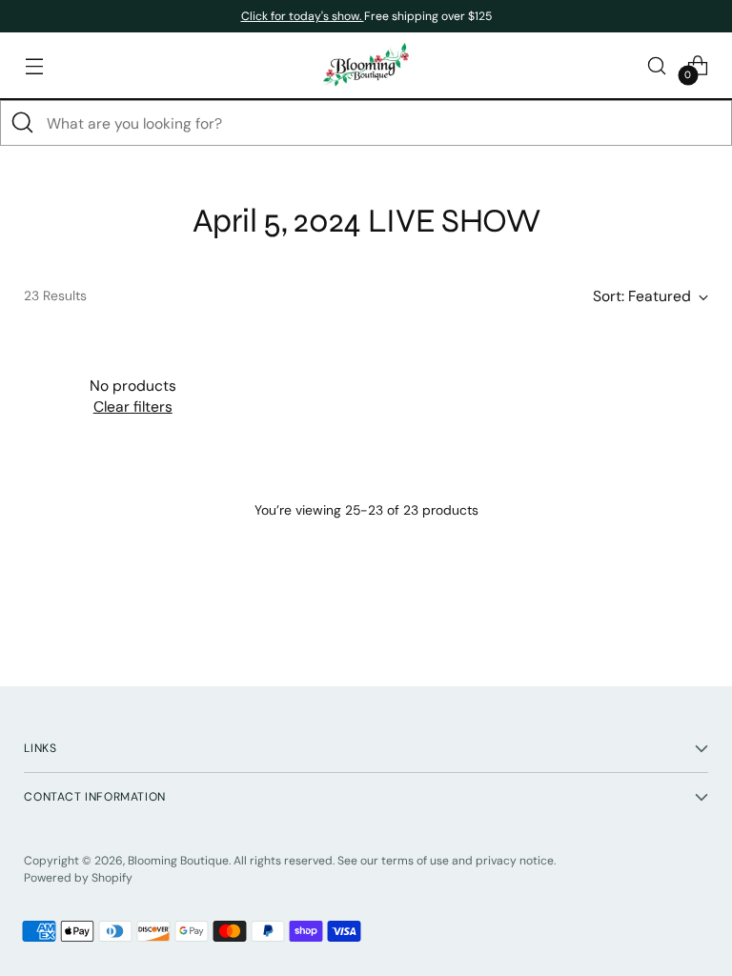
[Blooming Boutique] (366, 65)
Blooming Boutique (178, 860)
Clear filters (133, 406)
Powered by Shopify (78, 877)
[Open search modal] (657, 65)
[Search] (23, 123)
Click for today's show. (302, 16)
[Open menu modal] (33, 65)
